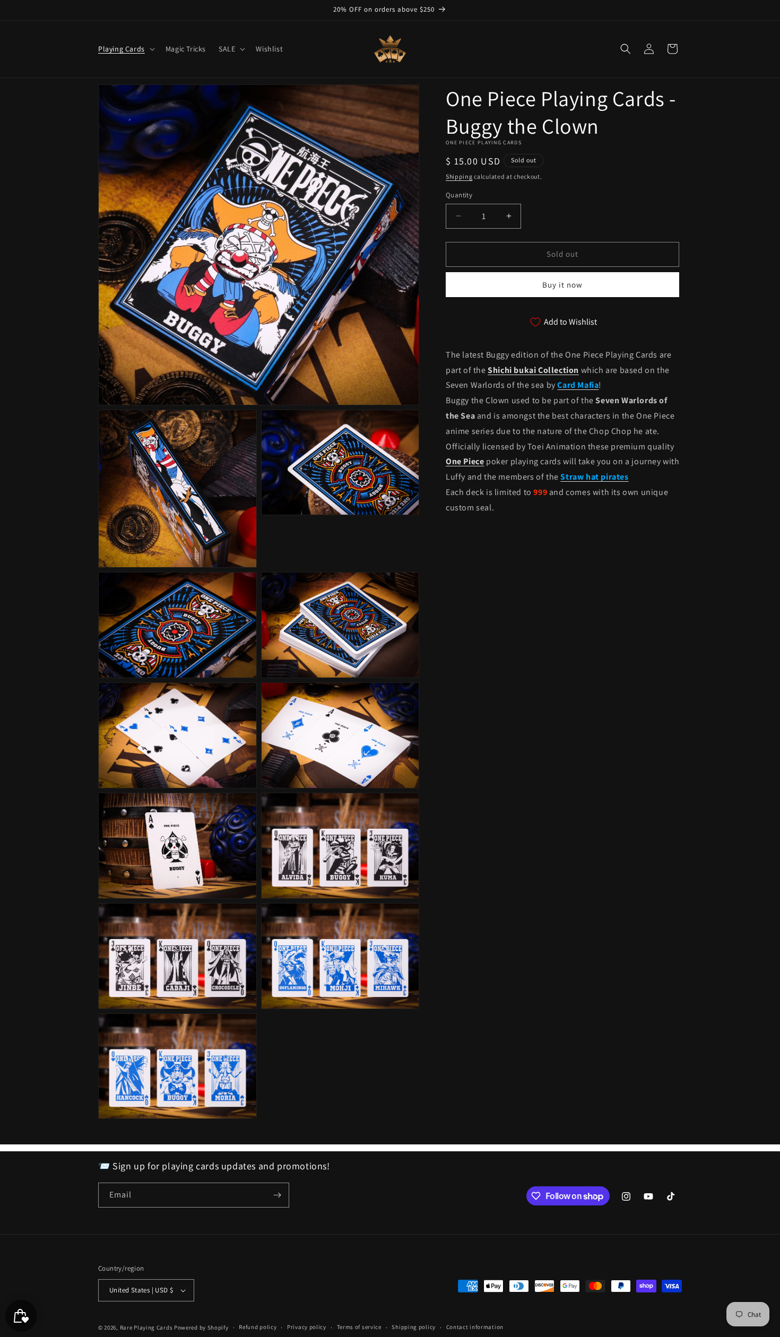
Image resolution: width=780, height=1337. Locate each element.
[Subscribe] (277, 1195)
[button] (125, 49)
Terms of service (359, 1327)
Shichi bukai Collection (533, 369)
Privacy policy (306, 1327)
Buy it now (562, 284)
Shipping (459, 176)
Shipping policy (414, 1327)
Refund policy (257, 1327)
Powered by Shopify (201, 1327)
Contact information (475, 1327)
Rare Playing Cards (146, 1327)
